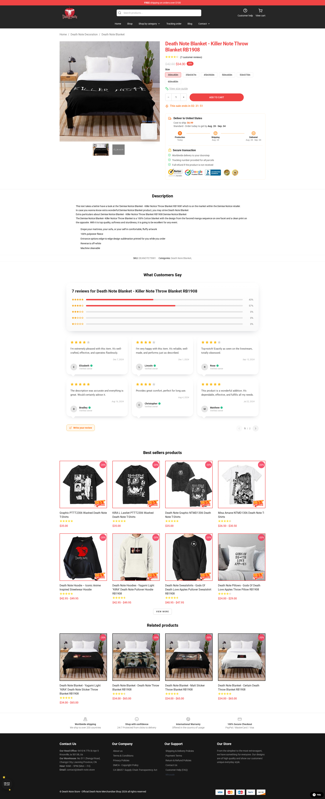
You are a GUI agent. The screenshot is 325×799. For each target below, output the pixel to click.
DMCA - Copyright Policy (125, 765)
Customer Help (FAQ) (177, 770)
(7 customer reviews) (191, 57)
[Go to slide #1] (101, 150)
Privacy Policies (121, 760)
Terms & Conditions (123, 755)
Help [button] (319, 795)
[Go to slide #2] (118, 150)
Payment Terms (174, 755)
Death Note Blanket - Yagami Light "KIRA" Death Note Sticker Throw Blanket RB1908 (80, 689)
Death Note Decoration (84, 34)
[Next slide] (154, 91)
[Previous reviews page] (239, 428)
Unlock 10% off (7, 784)
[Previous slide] (64, 91)
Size (167, 69)
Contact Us (171, 765)
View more (162, 611)
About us (118, 751)
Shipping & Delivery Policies (180, 751)
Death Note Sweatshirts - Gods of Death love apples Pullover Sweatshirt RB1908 (188, 589)
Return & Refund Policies (178, 760)
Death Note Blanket (113, 34)
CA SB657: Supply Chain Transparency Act (135, 770)
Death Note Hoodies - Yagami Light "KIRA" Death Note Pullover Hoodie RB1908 (133, 589)
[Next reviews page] (256, 428)
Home (63, 34)
